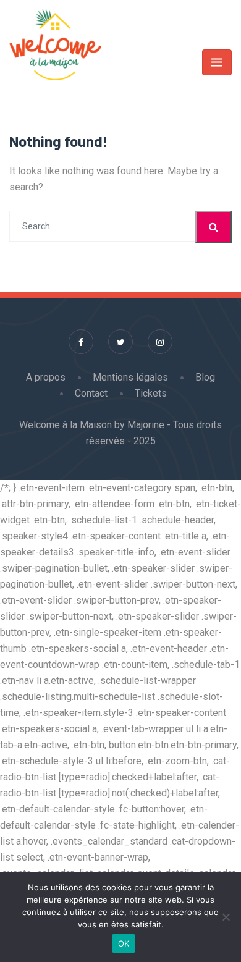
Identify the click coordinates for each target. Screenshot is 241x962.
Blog (205, 377)
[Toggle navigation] (217, 62)
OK (124, 943)
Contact (91, 393)
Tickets (151, 393)
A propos (46, 377)
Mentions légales (130, 377)
